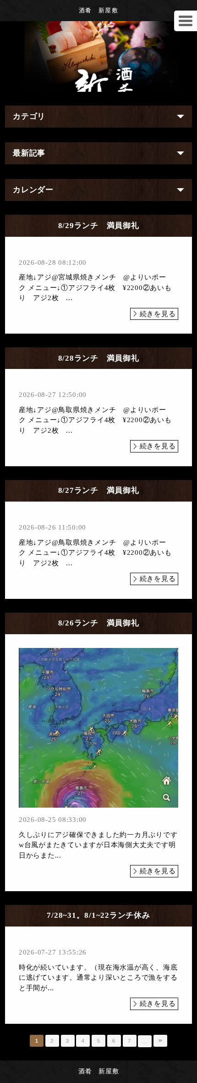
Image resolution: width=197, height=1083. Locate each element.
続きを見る (158, 314)
